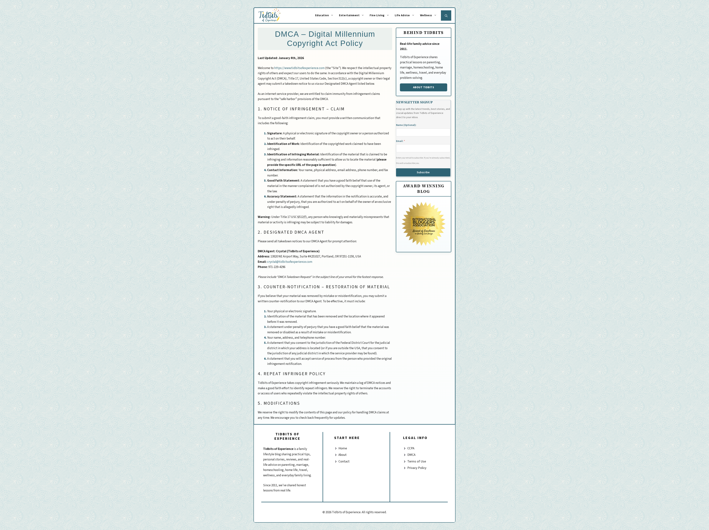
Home (342, 448)
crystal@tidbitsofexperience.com (289, 262)
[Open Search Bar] (446, 15)
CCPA (410, 448)
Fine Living (377, 15)
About (342, 454)
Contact (344, 461)
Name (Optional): (406, 125)
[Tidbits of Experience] (273, 15)
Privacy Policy (416, 468)
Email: (400, 141)
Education (322, 15)
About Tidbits (423, 87)
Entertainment (349, 15)
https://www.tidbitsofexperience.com (299, 68)
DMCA (411, 454)
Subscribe (423, 172)
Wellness (426, 15)
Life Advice (402, 15)
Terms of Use (416, 461)
